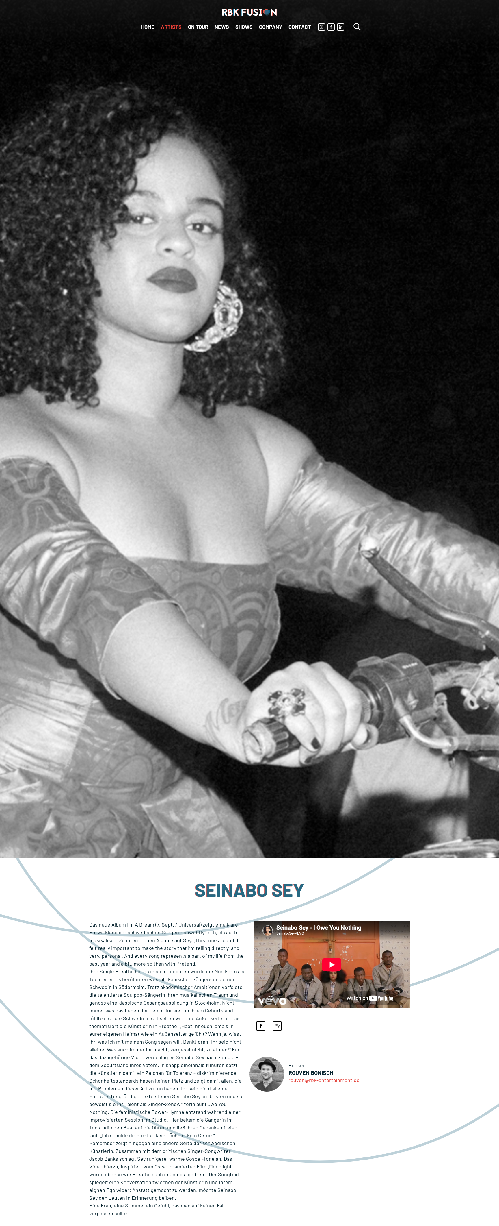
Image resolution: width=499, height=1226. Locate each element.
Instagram (321, 27)
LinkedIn (340, 27)
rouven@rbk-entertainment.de (324, 1080)
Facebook (331, 27)
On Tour (198, 27)
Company (270, 27)
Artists (171, 27)
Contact (299, 27)
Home (147, 27)
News (222, 27)
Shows (244, 27)
